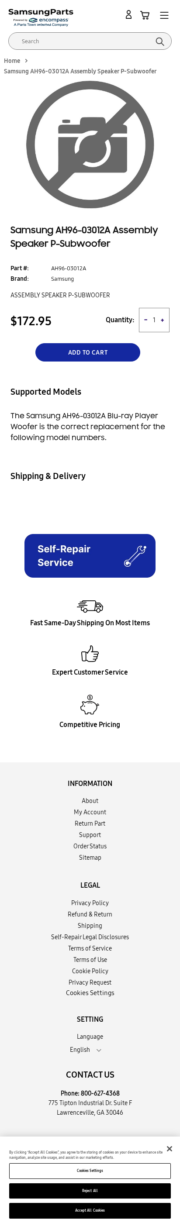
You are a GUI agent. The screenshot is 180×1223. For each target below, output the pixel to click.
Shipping (90, 925)
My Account (90, 812)
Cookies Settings (90, 1170)
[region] (90, 1180)
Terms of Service (90, 948)
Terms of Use (90, 959)
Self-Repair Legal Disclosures (90, 937)
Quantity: (120, 319)
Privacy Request (90, 982)
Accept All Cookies (90, 1210)
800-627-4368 (100, 1093)
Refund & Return (90, 914)
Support (90, 834)
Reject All (90, 1190)
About (90, 800)
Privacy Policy (90, 903)
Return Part (90, 823)
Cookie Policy (90, 971)
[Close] (169, 1148)
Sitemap (90, 857)
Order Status (90, 846)
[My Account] (130, 15)
